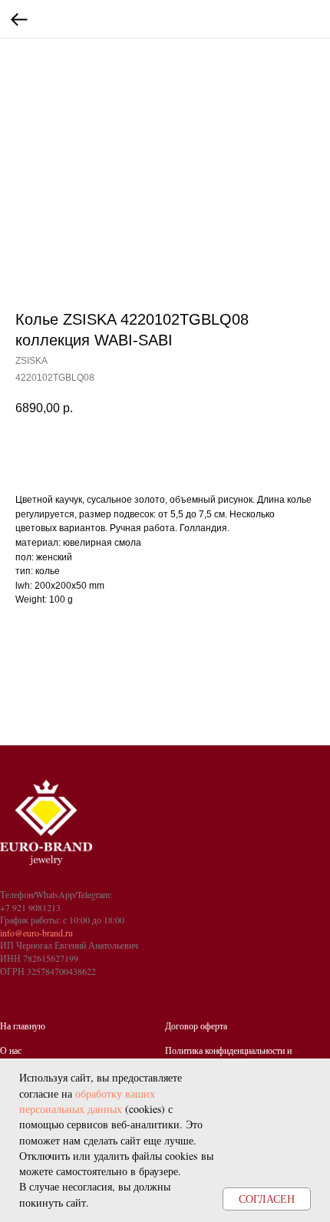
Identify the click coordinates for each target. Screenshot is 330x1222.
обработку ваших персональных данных (87, 1101)
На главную (22, 1025)
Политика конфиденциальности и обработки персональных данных (228, 1056)
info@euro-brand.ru (36, 932)
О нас (10, 1050)
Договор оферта (196, 1025)
